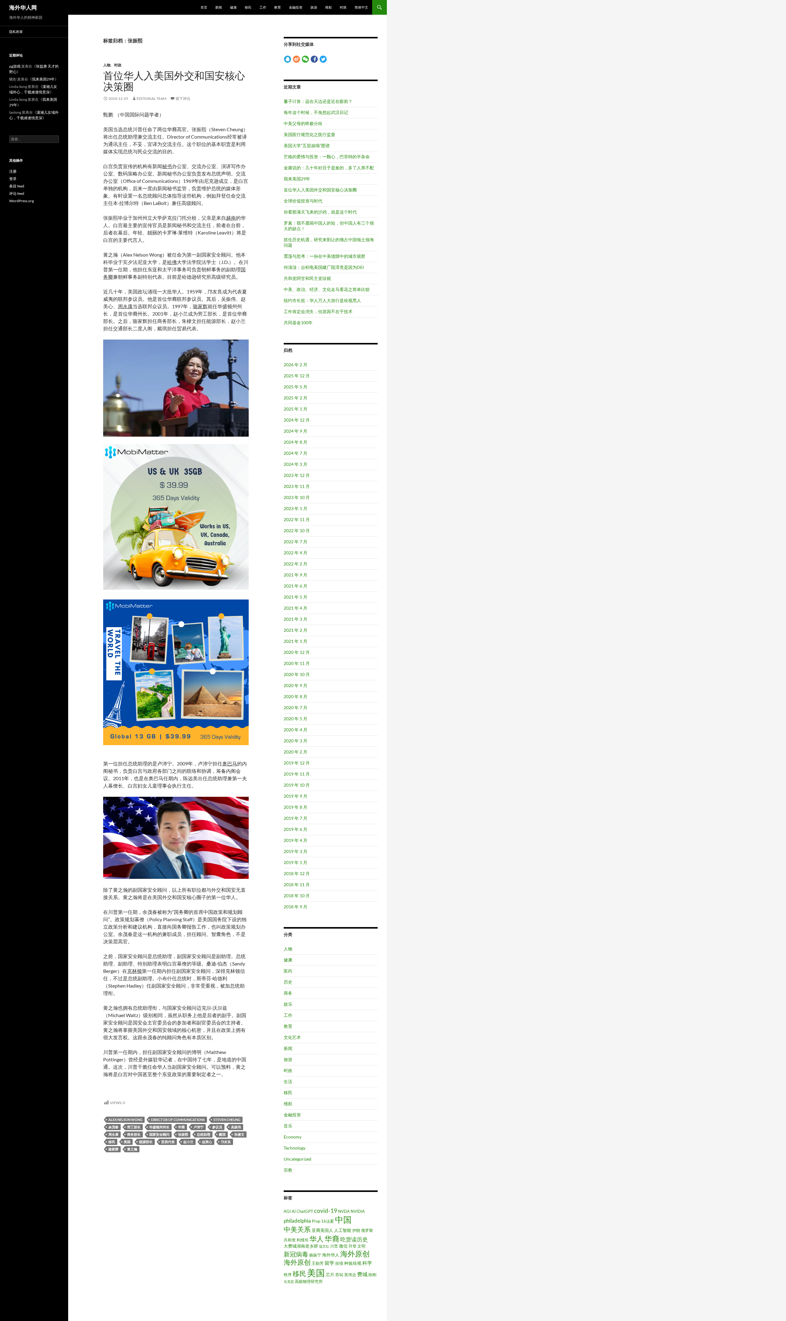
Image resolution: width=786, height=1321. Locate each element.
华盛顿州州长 (159, 1127)
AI (294, 1211)
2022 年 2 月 (295, 563)
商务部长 (134, 1134)
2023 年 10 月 (297, 497)
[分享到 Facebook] (314, 59)
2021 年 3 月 (295, 619)
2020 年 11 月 (297, 663)
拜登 (352, 1246)
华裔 (181, 1127)
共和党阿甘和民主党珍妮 (307, 278)
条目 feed (16, 186)
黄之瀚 (132, 1149)
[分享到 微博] (296, 59)
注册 (13, 171)
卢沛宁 (198, 1127)
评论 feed (16, 193)
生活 (288, 1081)
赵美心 (207, 1142)
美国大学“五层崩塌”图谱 (307, 145)
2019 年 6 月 (295, 829)
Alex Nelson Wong (125, 1120)
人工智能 (342, 1230)
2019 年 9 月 (295, 796)
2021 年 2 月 (295, 630)
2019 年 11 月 (297, 773)
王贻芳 (318, 1263)
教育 (277, 7)
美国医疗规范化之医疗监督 (309, 134)
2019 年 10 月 (297, 785)
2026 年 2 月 (295, 364)
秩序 (288, 1274)
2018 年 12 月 (297, 873)
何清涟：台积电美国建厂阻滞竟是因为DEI (324, 267)
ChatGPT (305, 1211)
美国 (127, 1142)
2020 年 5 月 (295, 718)
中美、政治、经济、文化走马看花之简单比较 (327, 289)
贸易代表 (168, 1142)
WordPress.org (21, 201)
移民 (248, 7)
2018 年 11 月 (297, 884)
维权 (328, 7)
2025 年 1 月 (295, 408)
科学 (367, 1263)
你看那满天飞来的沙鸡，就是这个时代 (320, 211)
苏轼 (339, 1274)
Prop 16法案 (323, 1221)
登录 (13, 178)
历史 (288, 982)
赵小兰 (188, 1142)
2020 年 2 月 (295, 751)
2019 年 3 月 (295, 851)
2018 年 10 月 (297, 895)
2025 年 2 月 (295, 397)
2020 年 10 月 (297, 674)
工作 (262, 7)
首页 (203, 7)
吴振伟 (236, 1127)
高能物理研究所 (309, 1281)
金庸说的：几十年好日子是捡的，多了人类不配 (329, 167)
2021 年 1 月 (295, 641)
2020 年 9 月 (295, 685)
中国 (343, 1219)
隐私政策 (16, 31)
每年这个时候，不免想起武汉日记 (316, 112)
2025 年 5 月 (295, 386)
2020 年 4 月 (295, 729)
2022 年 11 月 (297, 519)
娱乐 (288, 1004)
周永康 (113, 1134)
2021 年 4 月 (295, 608)
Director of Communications (178, 1120)
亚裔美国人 (322, 1230)
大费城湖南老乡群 (301, 1245)
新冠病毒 (296, 1254)
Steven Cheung (226, 1120)
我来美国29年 (297, 178)
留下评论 (183, 98)
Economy (293, 1136)
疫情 (339, 1263)
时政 (343, 7)
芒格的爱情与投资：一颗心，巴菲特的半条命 (327, 156)
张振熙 (183, 1134)
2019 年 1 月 (295, 862)
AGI (287, 1211)
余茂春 (113, 1127)
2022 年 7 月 (295, 541)
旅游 (313, 7)
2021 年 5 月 (295, 597)
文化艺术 (292, 1037)
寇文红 (324, 1246)
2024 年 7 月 (295, 453)
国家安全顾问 (159, 1134)
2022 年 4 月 (295, 552)
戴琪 (222, 1134)
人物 (107, 65)
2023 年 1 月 (295, 508)
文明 (361, 1246)
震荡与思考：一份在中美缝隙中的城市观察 (324, 256)
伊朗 (356, 1230)
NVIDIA (358, 1211)
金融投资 (295, 7)
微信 (343, 1245)
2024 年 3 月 (295, 464)
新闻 (218, 7)
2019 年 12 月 (297, 762)
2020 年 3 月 (295, 740)
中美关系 (297, 1229)
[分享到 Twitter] (323, 59)
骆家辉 (113, 1149)
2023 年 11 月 (297, 486)
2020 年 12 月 (297, 652)
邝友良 (226, 1142)
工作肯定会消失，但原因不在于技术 (318, 311)
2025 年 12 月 (297, 375)
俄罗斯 (367, 1230)
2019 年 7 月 (295, 818)
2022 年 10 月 (297, 530)
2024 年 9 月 (295, 431)
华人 (316, 1239)
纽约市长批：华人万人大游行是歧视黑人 (322, 300)
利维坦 (303, 1239)
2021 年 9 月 (295, 574)
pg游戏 (15, 66)
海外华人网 (23, 7)
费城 (362, 1274)
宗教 (288, 1170)
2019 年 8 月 (295, 807)
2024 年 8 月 (295, 442)
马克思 (289, 1282)
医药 (288, 970)
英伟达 (350, 1274)
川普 (334, 1246)
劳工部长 (134, 1127)
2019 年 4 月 (295, 840)
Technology (294, 1147)
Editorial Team (151, 98)
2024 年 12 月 (297, 420)
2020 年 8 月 (295, 696)
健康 (233, 7)
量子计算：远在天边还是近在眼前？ (318, 101)
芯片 (330, 1274)
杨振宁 (315, 1254)
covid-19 (325, 1210)
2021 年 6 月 (295, 585)
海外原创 (355, 1253)
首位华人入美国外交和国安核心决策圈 (174, 81)
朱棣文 (239, 1134)
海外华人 (330, 1254)
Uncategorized (297, 1159)
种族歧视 (352, 1263)
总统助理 (203, 1134)
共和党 (290, 1239)
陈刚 (372, 1274)
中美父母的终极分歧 (303, 123)
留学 (329, 1263)
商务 (288, 993)
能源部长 (146, 1142)
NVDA (344, 1211)
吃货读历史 (354, 1239)
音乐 (288, 1125)
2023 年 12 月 (297, 475)
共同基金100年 (298, 322)
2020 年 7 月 (295, 707)
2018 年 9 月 (295, 906)
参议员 (217, 1127)
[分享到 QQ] (287, 59)
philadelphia (297, 1221)
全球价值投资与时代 (303, 200)
